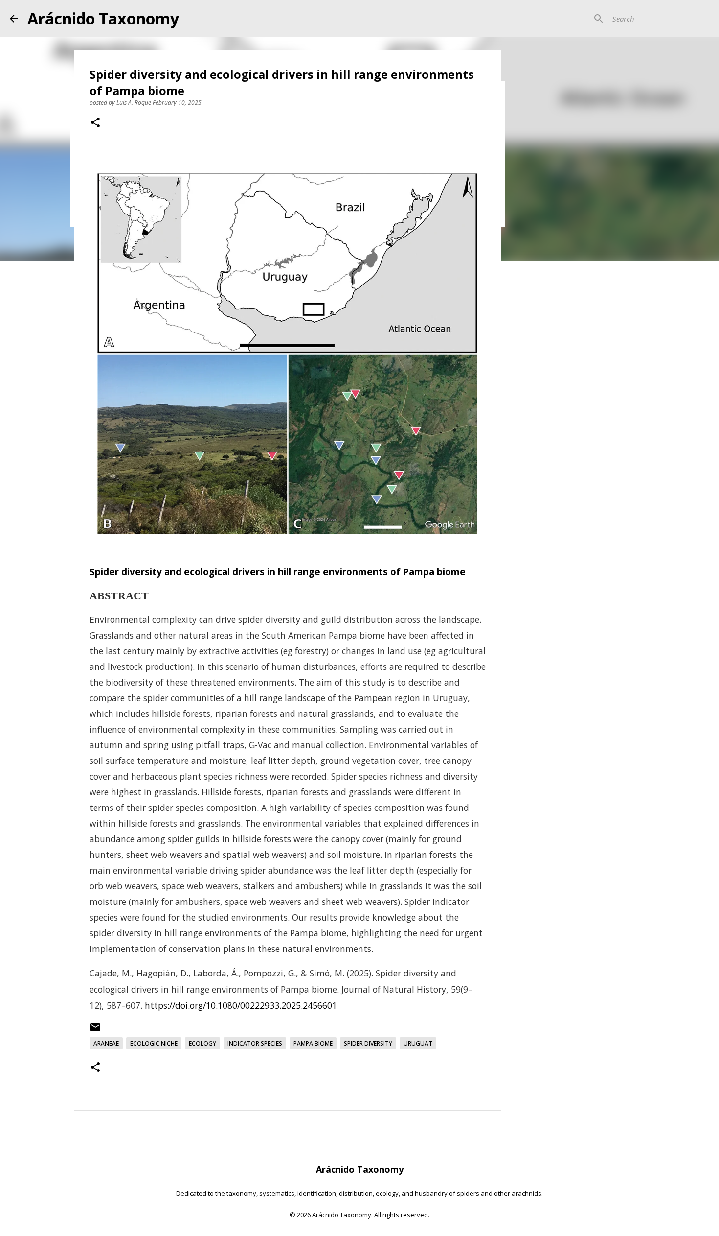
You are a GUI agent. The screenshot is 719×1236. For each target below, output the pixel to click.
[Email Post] (95, 1031)
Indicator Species (254, 1043)
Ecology (202, 1043)
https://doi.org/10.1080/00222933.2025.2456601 (241, 1005)
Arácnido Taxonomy (103, 18)
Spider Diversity (368, 1043)
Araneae (106, 1043)
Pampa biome (313, 1043)
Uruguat (418, 1043)
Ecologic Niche (154, 1043)
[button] (95, 123)
